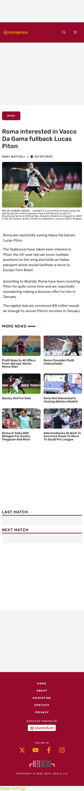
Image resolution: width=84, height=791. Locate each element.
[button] (64, 32)
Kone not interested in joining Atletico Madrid (60, 399)
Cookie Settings (13, 788)
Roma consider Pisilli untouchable (59, 362)
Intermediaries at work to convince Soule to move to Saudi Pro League (62, 436)
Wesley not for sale (16, 398)
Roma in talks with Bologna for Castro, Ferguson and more (16, 436)
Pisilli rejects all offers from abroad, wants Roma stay (18, 364)
